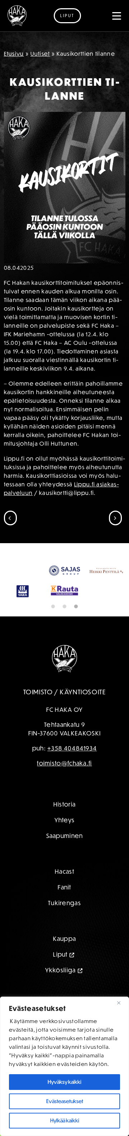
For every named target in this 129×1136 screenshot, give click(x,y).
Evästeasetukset (64, 1101)
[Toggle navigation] (116, 15)
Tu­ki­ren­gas (64, 903)
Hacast (64, 871)
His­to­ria (64, 804)
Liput (67, 15)
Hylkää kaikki (64, 1120)
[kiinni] (121, 1002)
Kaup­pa (64, 938)
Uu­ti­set (40, 53)
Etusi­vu (14, 53)
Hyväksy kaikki (64, 1081)
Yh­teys (64, 820)
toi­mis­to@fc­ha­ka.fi (64, 763)
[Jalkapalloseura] (17, 15)
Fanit (64, 887)
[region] (64, 1066)
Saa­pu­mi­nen (64, 835)
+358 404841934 (72, 748)
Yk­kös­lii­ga (60, 970)
